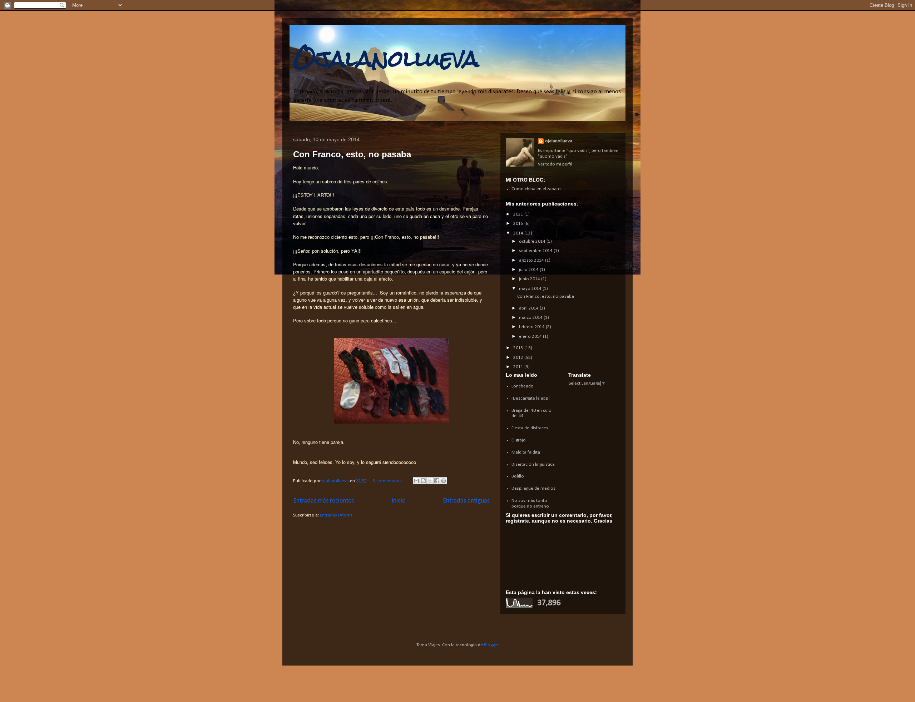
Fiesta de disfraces (529, 428)
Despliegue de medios (533, 488)
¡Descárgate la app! (530, 398)
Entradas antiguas (466, 501)
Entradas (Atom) (336, 515)
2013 (518, 348)
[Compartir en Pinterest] (443, 480)
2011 (518, 367)
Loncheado (522, 386)
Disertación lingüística (533, 464)
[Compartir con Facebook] (436, 480)
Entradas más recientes (323, 501)
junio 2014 (530, 279)
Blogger (491, 645)
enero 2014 (531, 336)
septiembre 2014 (536, 250)
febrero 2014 (532, 327)
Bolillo (517, 476)
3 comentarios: (388, 481)
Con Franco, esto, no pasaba (352, 154)
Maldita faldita (525, 452)
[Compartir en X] (430, 480)
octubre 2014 (532, 241)
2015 (518, 223)
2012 (518, 357)
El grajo (518, 440)
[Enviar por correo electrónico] (416, 480)
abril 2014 (529, 308)
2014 (518, 233)
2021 (518, 214)
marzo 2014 (531, 317)
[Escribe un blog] (423, 480)
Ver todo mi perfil (555, 164)
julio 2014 (529, 269)
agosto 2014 (532, 260)
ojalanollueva (558, 141)
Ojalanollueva (386, 58)
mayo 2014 (531, 288)
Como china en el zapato (536, 189)
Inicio (398, 501)
